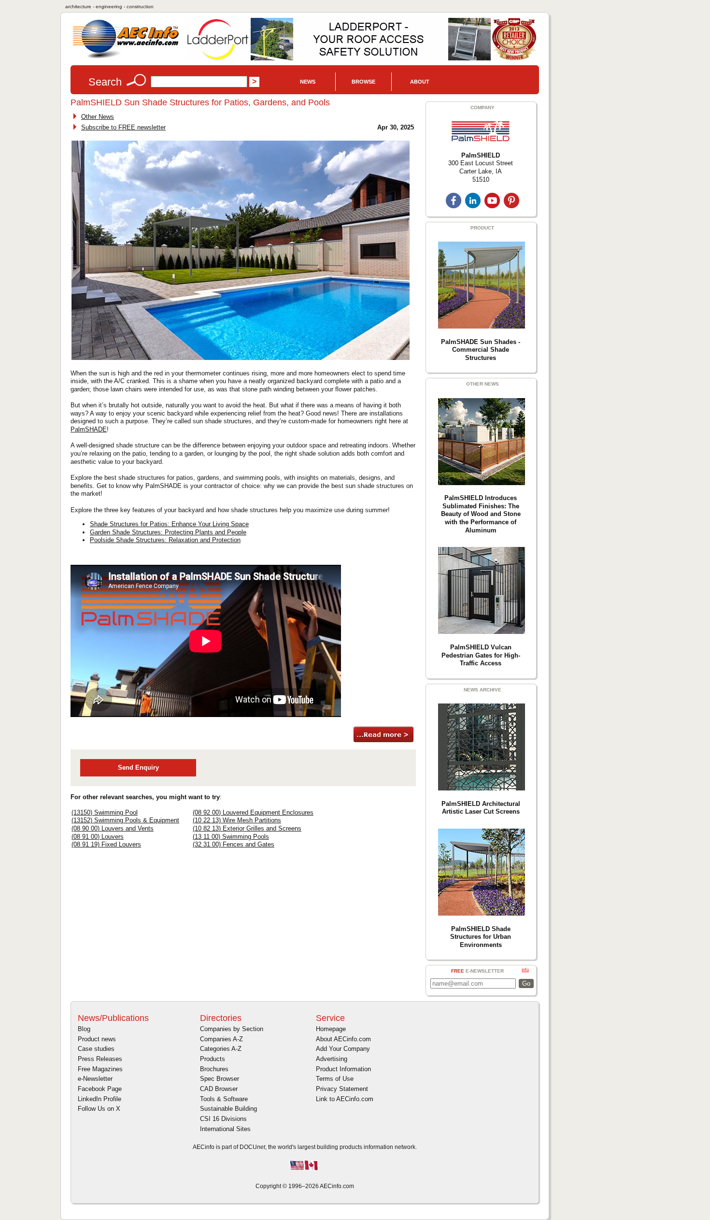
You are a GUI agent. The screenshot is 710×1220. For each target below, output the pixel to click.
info (525, 969)
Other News (97, 116)
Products (212, 1058)
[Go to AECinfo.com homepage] (125, 57)
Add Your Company (343, 1048)
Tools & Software (224, 1099)
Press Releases (100, 1058)
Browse (363, 82)
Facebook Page (100, 1088)
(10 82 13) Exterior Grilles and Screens (247, 828)
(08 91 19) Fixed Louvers (106, 844)
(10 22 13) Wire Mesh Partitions (237, 820)
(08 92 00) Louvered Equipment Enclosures (253, 812)
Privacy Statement (342, 1088)
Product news (97, 1039)
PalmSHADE (89, 429)
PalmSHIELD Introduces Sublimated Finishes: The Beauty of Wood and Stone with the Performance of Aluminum (481, 514)
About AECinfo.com (343, 1039)
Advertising (331, 1058)
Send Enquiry (138, 767)
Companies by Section (231, 1029)
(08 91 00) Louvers (97, 836)
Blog (84, 1029)
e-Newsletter (95, 1078)
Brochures (214, 1069)
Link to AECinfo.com (344, 1099)
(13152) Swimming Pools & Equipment (125, 820)
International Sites (225, 1129)
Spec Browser (219, 1078)
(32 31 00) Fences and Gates (233, 844)
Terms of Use (335, 1078)
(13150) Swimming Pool (104, 812)
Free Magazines (100, 1069)
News (307, 82)
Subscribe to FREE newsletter (123, 127)
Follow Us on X (99, 1108)
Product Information (343, 1069)
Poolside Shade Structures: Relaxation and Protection (165, 540)
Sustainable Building (228, 1108)
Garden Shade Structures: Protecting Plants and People (168, 532)
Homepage (331, 1029)
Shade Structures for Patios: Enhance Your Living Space (169, 524)
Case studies (96, 1048)
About (419, 82)
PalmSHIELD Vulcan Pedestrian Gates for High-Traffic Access (480, 655)
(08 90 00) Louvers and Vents (112, 828)
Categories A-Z (220, 1048)
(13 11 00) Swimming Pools (231, 836)
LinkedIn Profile (99, 1099)
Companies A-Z (221, 1039)
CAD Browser (219, 1088)
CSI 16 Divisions (223, 1118)
